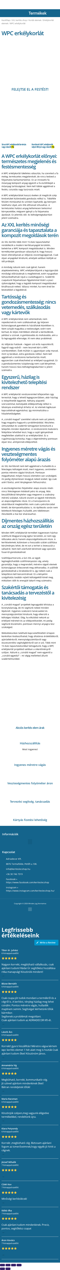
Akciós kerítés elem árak (30, 728)
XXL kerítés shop (19, 20)
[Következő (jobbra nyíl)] (8, 1269)
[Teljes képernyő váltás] (8, 1265)
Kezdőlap (6, 20)
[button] (54, 13)
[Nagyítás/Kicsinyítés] (2, 1265)
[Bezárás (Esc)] (19, 1265)
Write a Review (47, 942)
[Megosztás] (13, 1265)
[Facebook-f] (30, 909)
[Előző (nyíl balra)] (2, 1269)
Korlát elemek (35, 20)
